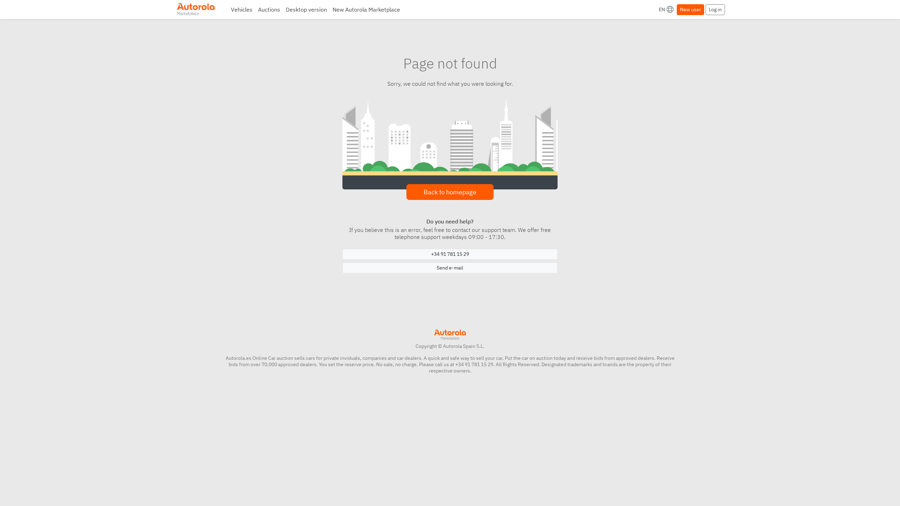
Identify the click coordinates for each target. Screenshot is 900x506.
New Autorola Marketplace (366, 9)
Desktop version (306, 9)
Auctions (269, 9)
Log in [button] (715, 9)
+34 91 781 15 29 (450, 254)
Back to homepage (450, 192)
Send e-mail (450, 268)
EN (662, 9)
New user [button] (690, 9)
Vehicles (241, 9)
